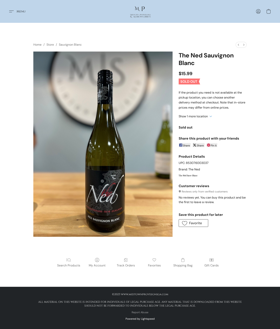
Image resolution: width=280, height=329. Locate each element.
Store (50, 45)
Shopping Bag (183, 265)
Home (37, 45)
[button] (140, 11)
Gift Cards (211, 265)
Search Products (68, 265)
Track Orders (126, 265)
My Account (97, 265)
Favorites (154, 265)
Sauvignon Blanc (70, 45)
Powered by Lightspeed (140, 318)
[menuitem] (238, 45)
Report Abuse (140, 312)
